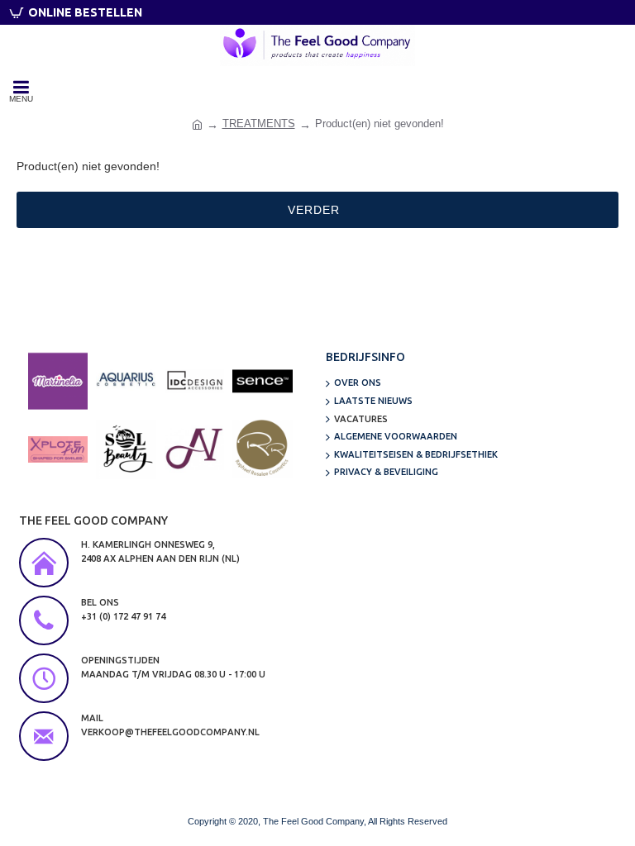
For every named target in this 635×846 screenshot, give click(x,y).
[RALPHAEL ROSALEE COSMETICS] (262, 449)
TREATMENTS (258, 123)
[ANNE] (194, 449)
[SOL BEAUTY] (126, 449)
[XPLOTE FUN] (58, 449)
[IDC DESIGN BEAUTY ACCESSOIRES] (194, 381)
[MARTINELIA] (58, 381)
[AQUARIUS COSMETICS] (126, 381)
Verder (314, 209)
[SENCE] (262, 381)
